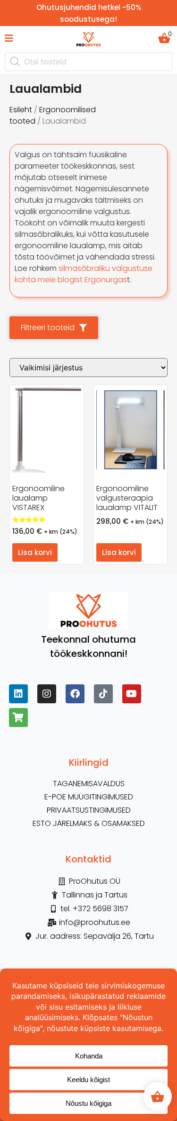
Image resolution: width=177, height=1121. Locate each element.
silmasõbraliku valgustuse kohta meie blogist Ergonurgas (83, 274)
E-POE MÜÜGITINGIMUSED (88, 797)
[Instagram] (46, 693)
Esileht (20, 109)
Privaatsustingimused (89, 810)
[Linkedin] (18, 693)
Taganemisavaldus (89, 784)
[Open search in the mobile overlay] (88, 61)
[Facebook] (75, 693)
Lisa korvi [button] (35, 552)
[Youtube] (131, 693)
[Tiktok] (103, 693)
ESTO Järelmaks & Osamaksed (89, 823)
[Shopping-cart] (18, 717)
